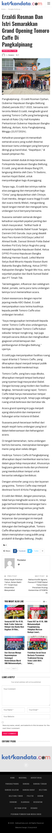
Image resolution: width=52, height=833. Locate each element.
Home (12, 777)
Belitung (43, 789)
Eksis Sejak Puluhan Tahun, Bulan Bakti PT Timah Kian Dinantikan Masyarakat (13, 585)
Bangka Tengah (40, 783)
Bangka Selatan (12, 789)
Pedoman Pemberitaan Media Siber (26, 814)
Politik (30, 796)
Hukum (40, 796)
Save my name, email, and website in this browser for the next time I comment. (26, 727)
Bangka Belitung (10, 51)
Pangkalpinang (12, 783)
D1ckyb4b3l (32, 827)
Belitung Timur (16, 796)
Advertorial (36, 777)
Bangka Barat (29, 789)
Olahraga (25, 802)
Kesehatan (37, 802)
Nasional (23, 777)
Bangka (26, 783)
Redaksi (34, 808)
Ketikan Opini (21, 808)
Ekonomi (13, 802)
